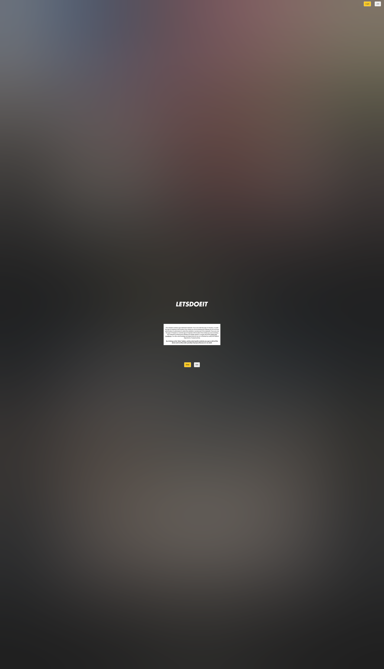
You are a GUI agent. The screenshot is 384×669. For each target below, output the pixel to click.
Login (367, 4)
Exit (197, 365)
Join (377, 4)
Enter (187, 365)
